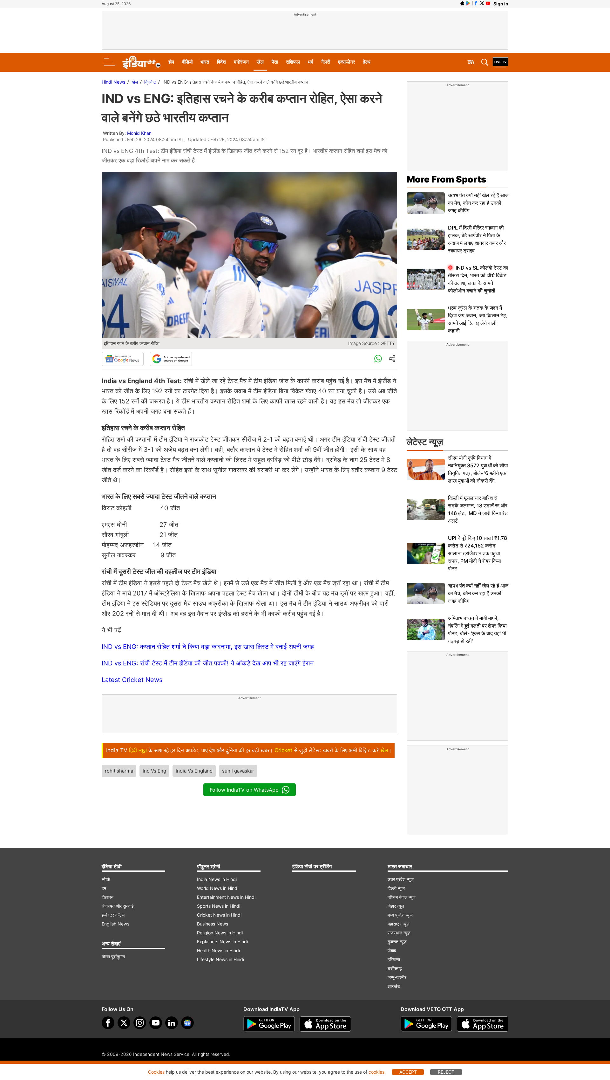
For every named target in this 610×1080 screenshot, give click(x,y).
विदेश (221, 62)
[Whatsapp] (378, 359)
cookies (376, 1072)
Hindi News (113, 82)
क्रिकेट (150, 82)
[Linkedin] (171, 1022)
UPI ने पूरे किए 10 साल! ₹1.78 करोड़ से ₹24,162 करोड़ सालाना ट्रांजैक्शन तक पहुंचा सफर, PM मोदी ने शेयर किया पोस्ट (477, 553)
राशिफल (293, 62)
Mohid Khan (139, 133)
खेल (260, 62)
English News (115, 923)
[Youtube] (155, 1022)
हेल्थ (366, 62)
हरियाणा (394, 959)
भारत (204, 62)
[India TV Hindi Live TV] (500, 62)
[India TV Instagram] (139, 1022)
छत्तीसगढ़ (395, 968)
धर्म (310, 62)
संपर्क (106, 879)
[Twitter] (124, 1022)
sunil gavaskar (238, 771)
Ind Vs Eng (154, 771)
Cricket (283, 750)
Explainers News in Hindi (222, 941)
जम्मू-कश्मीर (397, 977)
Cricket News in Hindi (219, 915)
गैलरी (325, 62)
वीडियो (187, 62)
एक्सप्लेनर (346, 62)
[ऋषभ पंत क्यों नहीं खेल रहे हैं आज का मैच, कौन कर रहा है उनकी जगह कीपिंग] (426, 203)
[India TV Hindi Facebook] (476, 3)
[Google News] (123, 359)
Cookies (156, 1072)
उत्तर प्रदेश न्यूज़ (401, 879)
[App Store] (325, 1024)
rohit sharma (119, 771)
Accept (408, 1072)
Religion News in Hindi (220, 932)
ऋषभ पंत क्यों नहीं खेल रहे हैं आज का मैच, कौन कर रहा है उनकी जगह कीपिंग (478, 203)
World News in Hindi (217, 888)
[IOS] (462, 3)
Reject (446, 1072)
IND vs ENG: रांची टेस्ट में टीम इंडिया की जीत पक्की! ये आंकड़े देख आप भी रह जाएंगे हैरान (208, 663)
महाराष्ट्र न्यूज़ (399, 923)
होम (171, 62)
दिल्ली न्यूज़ (396, 888)
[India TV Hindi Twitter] (482, 3)
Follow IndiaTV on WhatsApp (244, 790)
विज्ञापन (107, 897)
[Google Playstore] (269, 1024)
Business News (212, 923)
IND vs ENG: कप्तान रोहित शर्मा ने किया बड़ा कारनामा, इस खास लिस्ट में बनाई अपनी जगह (208, 646)
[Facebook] (108, 1022)
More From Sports (446, 179)
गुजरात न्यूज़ (397, 941)
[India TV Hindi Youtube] (488, 3)
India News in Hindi (217, 879)
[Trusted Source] (171, 359)
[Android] (468, 3)
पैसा (275, 62)
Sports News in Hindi (218, 906)
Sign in (500, 3)
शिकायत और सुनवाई (118, 906)
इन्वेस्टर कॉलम (113, 915)
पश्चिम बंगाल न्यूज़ (402, 897)
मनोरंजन (241, 62)
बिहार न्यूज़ (396, 906)
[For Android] (426, 1024)
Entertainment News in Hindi (226, 897)
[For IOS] (482, 1024)
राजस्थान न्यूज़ (399, 932)
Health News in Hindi (218, 950)
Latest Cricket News (132, 680)
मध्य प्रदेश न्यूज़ (400, 915)
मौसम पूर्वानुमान (113, 956)
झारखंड (394, 986)
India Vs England (194, 771)
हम (104, 888)
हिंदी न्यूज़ (138, 750)
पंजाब (392, 950)
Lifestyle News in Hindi (220, 959)
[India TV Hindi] (141, 62)
